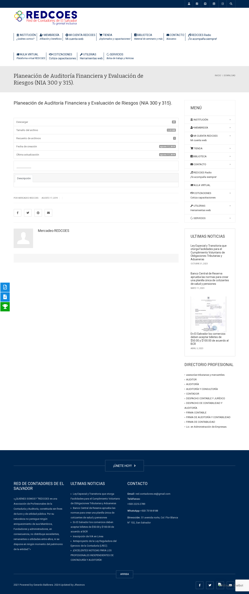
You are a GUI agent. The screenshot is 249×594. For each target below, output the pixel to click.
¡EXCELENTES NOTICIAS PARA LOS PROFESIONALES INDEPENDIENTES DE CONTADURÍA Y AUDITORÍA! (92, 555)
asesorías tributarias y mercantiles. (205, 374)
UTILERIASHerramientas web (91, 56)
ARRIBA (124, 574)
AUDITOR (191, 379)
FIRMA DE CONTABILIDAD (200, 421)
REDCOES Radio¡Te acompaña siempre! (202, 36)
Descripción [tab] (24, 178)
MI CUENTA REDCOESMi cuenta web (80, 36)
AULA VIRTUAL (31, 56)
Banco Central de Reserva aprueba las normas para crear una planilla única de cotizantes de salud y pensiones (210, 278)
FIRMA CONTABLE (196, 412)
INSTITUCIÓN (26, 36)
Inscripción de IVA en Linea (88, 536)
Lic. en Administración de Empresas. (206, 426)
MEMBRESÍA (51, 36)
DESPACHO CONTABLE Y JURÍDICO (205, 398)
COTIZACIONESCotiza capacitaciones (62, 56)
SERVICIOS (120, 56)
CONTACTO (175, 36)
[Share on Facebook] (17, 213)
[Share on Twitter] (28, 213)
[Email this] (48, 213)
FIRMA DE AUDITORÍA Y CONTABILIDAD (208, 417)
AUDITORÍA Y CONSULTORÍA (202, 388)
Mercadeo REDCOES (53, 231)
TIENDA (114, 36)
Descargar (24, 166)
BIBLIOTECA (148, 36)
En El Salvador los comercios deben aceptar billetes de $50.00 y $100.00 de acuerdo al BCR (210, 339)
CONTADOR (192, 393)
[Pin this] (38, 213)
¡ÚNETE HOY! (123, 466)
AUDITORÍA (192, 384)
